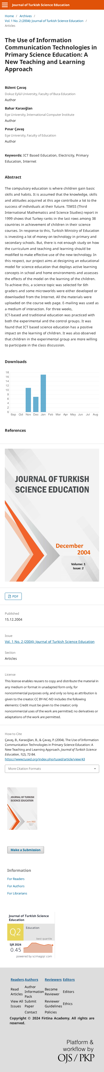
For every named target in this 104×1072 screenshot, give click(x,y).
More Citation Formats (24, 768)
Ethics (68, 1003)
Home (9, 16)
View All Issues (17, 1003)
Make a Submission (26, 850)
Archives (26, 16)
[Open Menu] (5, 5)
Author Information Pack (34, 991)
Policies (51, 1012)
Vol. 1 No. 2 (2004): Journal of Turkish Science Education (44, 21)
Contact (31, 1012)
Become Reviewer (52, 991)
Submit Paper (30, 1003)
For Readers (15, 879)
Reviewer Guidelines (53, 1003)
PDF (15, 596)
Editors (68, 991)
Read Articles (17, 991)
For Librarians (17, 893)
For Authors (15, 886)
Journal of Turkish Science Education (41, 5)
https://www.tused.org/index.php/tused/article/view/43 (45, 759)
